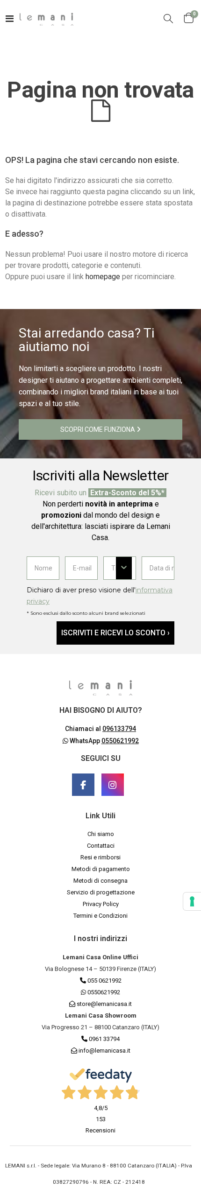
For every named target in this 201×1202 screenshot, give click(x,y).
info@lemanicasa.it (104, 1050)
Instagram (112, 784)
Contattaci (101, 845)
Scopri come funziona (98, 429)
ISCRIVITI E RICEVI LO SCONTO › (115, 632)
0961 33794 (103, 1038)
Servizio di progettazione (101, 892)
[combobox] (113, 568)
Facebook (83, 784)
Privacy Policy (101, 903)
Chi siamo (100, 833)
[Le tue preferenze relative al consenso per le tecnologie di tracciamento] (192, 901)
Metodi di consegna (100, 880)
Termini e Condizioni (100, 915)
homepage (103, 276)
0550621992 (103, 992)
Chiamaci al (100, 728)
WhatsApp (103, 741)
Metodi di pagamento (101, 868)
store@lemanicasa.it (104, 1003)
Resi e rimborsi (100, 857)
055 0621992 (104, 980)
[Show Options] (124, 568)
